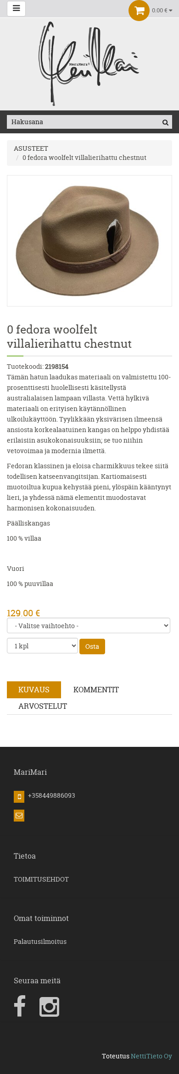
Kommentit (96, 690)
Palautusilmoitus (40, 941)
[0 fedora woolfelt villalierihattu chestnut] (89, 240)
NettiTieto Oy (151, 1056)
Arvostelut (42, 706)
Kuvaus (34, 690)
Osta (92, 646)
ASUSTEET (31, 148)
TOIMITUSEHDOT (41, 879)
